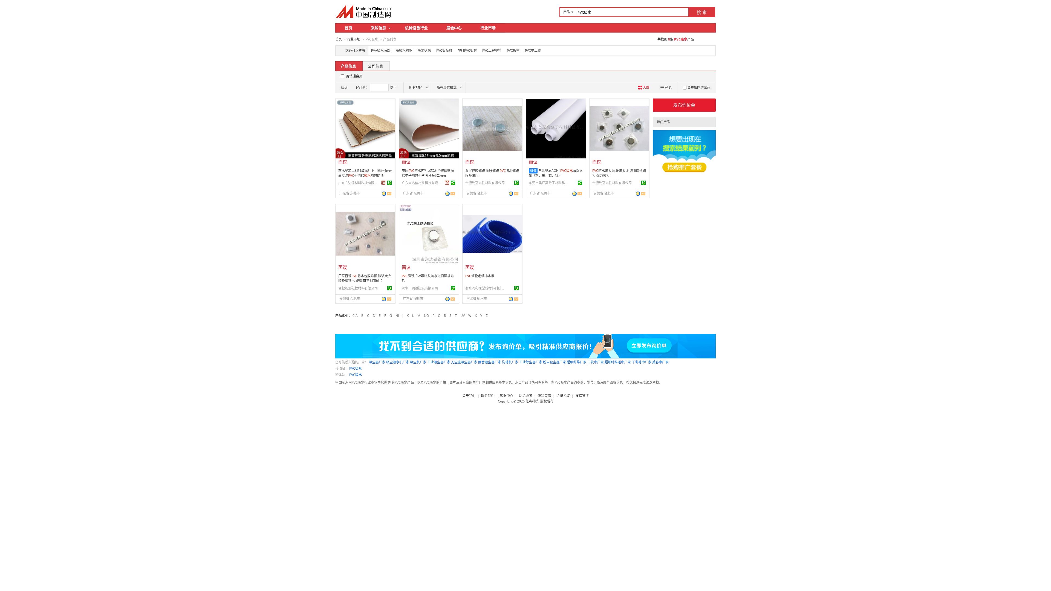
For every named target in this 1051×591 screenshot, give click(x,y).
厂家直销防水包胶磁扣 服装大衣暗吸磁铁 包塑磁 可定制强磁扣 (364, 278)
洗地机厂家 (510, 362)
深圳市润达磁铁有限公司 (420, 288)
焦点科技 (532, 401)
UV (462, 315)
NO (426, 315)
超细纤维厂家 (577, 362)
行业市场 (488, 27)
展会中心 (454, 27)
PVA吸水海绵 (380, 50)
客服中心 (506, 395)
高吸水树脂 (404, 50)
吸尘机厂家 (418, 362)
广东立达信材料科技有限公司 (358, 183)
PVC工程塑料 (491, 50)
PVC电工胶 (533, 50)
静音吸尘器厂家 (489, 362)
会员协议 (563, 395)
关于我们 (468, 395)
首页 (348, 27)
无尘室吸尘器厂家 (464, 362)
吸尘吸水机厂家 (397, 362)
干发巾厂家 (595, 362)
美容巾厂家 (660, 362)
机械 (533, 170)
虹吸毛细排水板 (479, 276)
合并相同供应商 (698, 87)
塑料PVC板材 (467, 50)
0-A (355, 315)
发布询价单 (684, 105)
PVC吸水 (355, 368)
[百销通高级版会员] (383, 183)
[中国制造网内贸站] (364, 11)
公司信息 (375, 66)
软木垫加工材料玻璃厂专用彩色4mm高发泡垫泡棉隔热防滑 (365, 173)
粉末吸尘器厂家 (554, 362)
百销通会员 (354, 76)
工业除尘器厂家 (530, 362)
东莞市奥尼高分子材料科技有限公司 (549, 183)
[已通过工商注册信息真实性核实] (389, 183)
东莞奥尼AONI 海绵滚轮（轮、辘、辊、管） (556, 173)
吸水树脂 (424, 50)
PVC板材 (513, 50)
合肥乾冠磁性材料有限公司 (485, 183)
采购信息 (378, 27)
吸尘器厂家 (377, 362)
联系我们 (487, 395)
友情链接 (582, 395)
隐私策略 (544, 395)
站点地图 (525, 395)
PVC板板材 (444, 50)
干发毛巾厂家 (641, 362)
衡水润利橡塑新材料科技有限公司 (485, 288)
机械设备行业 (416, 27)
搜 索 (702, 12)
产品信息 (348, 66)
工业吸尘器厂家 (438, 362)
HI (397, 315)
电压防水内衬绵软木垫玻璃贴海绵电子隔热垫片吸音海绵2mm (428, 173)
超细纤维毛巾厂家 (618, 362)
